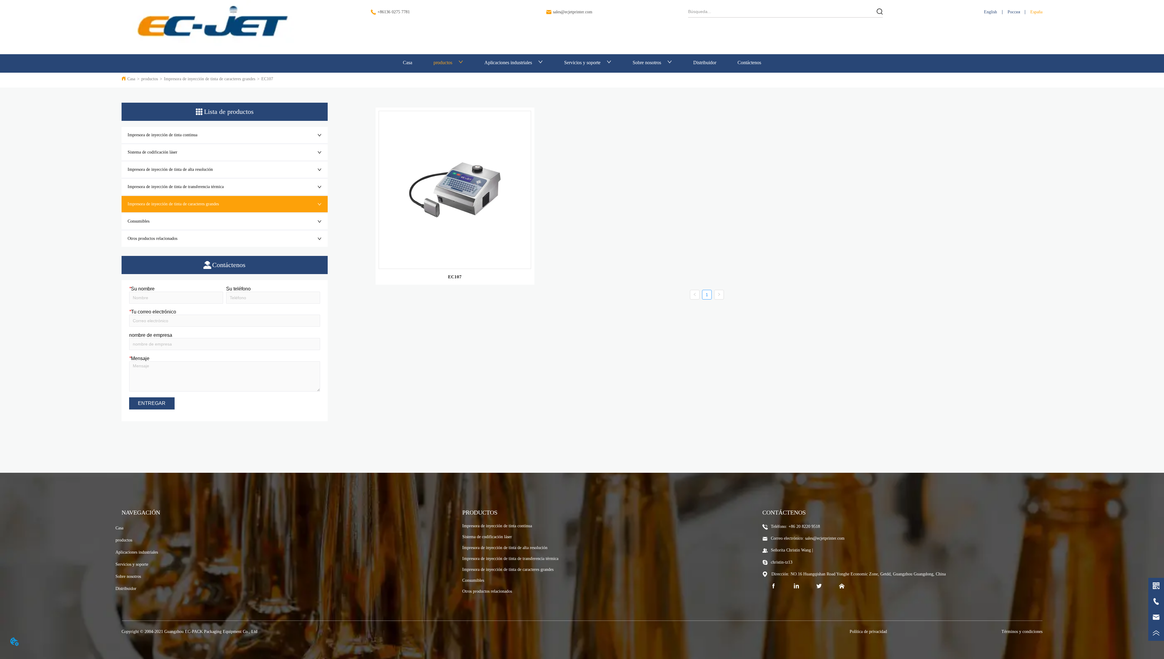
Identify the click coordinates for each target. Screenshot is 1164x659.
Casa (407, 62)
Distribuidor (704, 62)
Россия (1014, 12)
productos (442, 62)
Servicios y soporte (582, 62)
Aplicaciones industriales (508, 62)
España (1036, 12)
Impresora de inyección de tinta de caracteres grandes (209, 79)
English (990, 12)
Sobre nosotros (647, 62)
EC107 (267, 79)
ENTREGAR (152, 403)
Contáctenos (749, 62)
